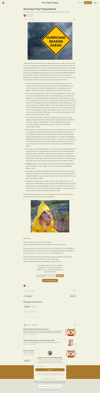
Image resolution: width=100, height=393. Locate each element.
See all (26, 360)
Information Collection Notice (49, 374)
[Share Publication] (82, 2)
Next (72, 296)
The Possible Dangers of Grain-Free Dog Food (39, 340)
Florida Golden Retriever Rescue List (36, 329)
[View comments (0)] (29, 19)
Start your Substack (46, 386)
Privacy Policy (61, 374)
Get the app (57, 386)
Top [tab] (25, 325)
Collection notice (61, 382)
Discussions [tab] (34, 325)
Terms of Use (57, 373)
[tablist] (29, 306)
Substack (43, 390)
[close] (64, 351)
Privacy (50, 382)
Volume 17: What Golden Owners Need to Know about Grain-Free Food (41, 342)
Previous (29, 296)
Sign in (95, 2)
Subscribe (88, 2)
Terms (54, 382)
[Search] (78, 2)
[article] (50, 333)
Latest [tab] (28, 325)
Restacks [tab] (33, 306)
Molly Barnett (30, 14)
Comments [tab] (26, 306)
